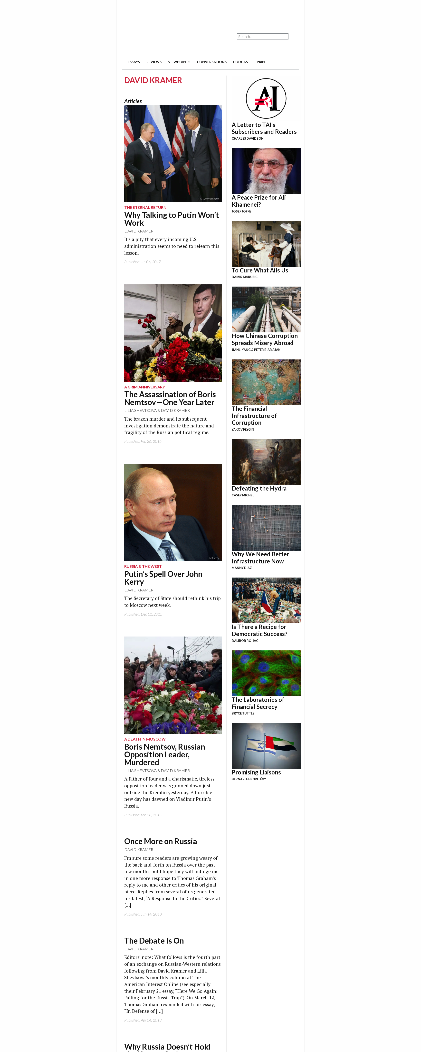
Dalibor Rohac (245, 641)
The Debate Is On (154, 940)
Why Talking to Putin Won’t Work (171, 218)
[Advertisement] (210, 12)
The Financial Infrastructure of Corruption (254, 415)
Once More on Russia (160, 841)
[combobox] (262, 36)
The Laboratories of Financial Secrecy (258, 703)
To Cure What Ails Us (260, 270)
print (262, 62)
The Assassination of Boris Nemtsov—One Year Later (170, 398)
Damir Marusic (245, 277)
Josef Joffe (241, 211)
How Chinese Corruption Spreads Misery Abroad (265, 339)
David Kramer (138, 231)
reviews (154, 62)
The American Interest (156, 43)
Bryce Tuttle (243, 713)
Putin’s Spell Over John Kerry (163, 577)
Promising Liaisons (256, 772)
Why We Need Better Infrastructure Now (260, 557)
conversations (212, 62)
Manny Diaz (242, 568)
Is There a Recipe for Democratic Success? (259, 630)
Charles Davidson (248, 138)
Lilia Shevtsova (140, 410)
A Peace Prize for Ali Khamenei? (259, 201)
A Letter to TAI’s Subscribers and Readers (264, 128)
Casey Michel (243, 495)
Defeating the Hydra (259, 488)
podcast (241, 62)
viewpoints (179, 62)
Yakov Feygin (243, 429)
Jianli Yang (241, 350)
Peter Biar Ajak (267, 350)
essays (134, 62)
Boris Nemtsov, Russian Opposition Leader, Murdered (164, 754)
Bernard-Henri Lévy (249, 779)
